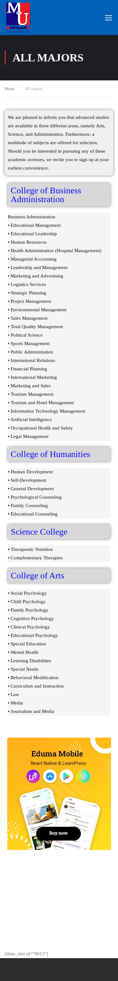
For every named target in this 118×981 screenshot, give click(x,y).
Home (10, 88)
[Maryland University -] (18, 17)
